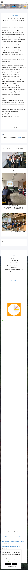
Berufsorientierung (14, 15)
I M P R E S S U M (14, 280)
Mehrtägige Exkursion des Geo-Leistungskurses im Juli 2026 (14, 536)
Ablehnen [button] (15, 563)
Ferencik (5, 137)
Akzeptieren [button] (8, 563)
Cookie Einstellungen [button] (11, 561)
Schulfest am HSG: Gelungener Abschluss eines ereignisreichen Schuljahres (14, 541)
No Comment (14, 123)
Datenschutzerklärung (11, 566)
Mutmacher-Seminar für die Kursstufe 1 (14, 231)
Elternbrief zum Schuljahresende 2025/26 (11, 546)
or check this (16, 137)
